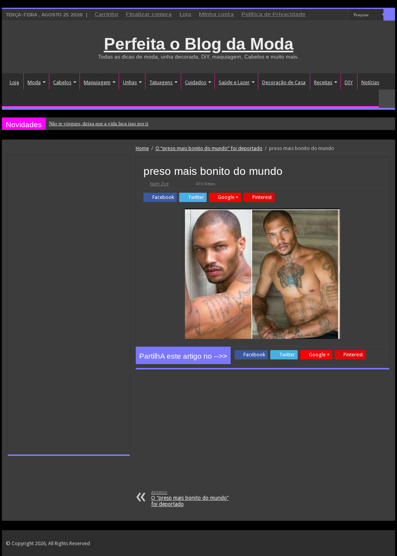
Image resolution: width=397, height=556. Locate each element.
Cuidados (195, 82)
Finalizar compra (149, 14)
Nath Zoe (159, 183)
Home (142, 148)
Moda (34, 82)
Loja (185, 14)
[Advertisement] (262, 431)
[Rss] (313, 15)
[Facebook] (328, 15)
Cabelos (62, 82)
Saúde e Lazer (234, 82)
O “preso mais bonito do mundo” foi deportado (208, 148)
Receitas (323, 82)
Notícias (370, 82)
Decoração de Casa (284, 82)
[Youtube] (343, 15)
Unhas (130, 82)
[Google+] (321, 15)
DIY (349, 82)
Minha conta (216, 14)
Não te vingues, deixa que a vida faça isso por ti (98, 123)
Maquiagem (97, 82)
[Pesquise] (389, 15)
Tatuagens (161, 82)
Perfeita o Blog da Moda (198, 44)
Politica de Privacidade (274, 14)
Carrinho (106, 14)
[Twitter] (335, 15)
